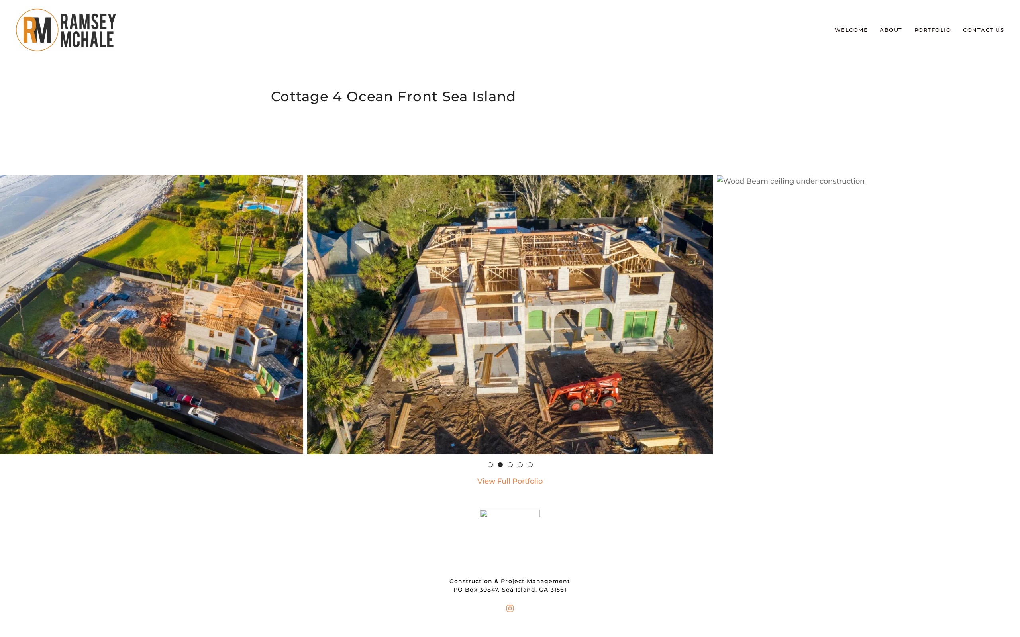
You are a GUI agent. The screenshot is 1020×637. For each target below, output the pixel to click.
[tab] (490, 464)
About (891, 30)
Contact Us (983, 30)
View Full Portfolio (510, 481)
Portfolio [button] (932, 30)
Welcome (851, 30)
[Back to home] (66, 30)
